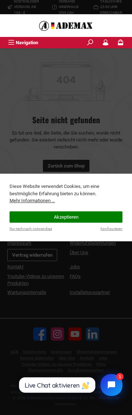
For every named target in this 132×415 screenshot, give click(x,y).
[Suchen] (90, 42)
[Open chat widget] (111, 385)
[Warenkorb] (120, 42)
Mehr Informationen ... (32, 200)
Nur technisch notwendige (31, 228)
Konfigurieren (111, 228)
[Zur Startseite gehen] (66, 25)
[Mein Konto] (105, 42)
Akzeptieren (66, 217)
